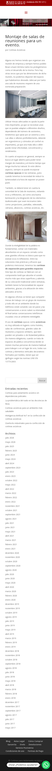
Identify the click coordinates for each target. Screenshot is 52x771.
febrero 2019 (11, 642)
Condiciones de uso (15, 751)
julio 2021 (9, 523)
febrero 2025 (11, 450)
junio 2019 (10, 625)
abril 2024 (9, 463)
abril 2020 (9, 587)
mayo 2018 (10, 681)
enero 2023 (10, 476)
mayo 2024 (10, 459)
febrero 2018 (11, 693)
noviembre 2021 (12, 506)
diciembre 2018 (12, 651)
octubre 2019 (11, 612)
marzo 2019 (10, 638)
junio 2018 (10, 676)
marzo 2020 (10, 591)
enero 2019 (10, 646)
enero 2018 (10, 698)
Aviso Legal (19, 741)
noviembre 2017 (12, 706)
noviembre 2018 (12, 655)
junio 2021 (10, 527)
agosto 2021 (11, 518)
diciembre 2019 (12, 604)
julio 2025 (9, 446)
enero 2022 (10, 501)
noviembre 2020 (12, 557)
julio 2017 (9, 719)
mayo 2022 (10, 484)
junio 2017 (10, 723)
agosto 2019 (11, 617)
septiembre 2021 (12, 514)
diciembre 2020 (12, 553)
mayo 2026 (10, 442)
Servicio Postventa (24, 747)
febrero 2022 (11, 497)
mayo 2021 (10, 531)
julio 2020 (9, 574)
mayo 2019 (10, 629)
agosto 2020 (11, 570)
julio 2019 (9, 621)
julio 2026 (9, 437)
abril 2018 (9, 685)
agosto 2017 (11, 715)
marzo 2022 (10, 493)
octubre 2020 (11, 561)
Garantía (12, 744)
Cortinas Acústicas (17, 50)
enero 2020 (10, 599)
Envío (22, 744)
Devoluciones (35, 744)
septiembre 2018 (12, 663)
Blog (8, 741)
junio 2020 (10, 578)
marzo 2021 (10, 540)
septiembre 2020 (12, 565)
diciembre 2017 (12, 702)
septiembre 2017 (12, 710)
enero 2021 (10, 548)
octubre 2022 (11, 480)
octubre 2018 (11, 659)
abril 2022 (9, 489)
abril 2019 (9, 634)
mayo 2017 (10, 727)
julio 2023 (9, 471)
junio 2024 (10, 454)
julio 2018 (9, 672)
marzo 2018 (10, 689)
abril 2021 (9, 535)
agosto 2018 (11, 668)
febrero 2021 (11, 544)
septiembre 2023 (12, 467)
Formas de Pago (35, 751)
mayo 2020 (10, 582)
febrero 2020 (11, 595)
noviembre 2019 (12, 608)
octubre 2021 (11, 510)
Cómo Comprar (35, 741)
